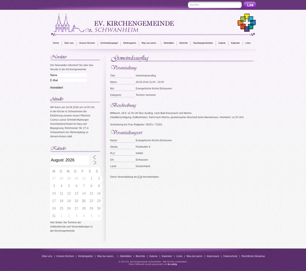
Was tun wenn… (150, 43)
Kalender (235, 43)
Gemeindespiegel (109, 43)
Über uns (69, 43)
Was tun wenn (195, 256)
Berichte (183, 43)
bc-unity (172, 264)
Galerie (222, 43)
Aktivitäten (169, 43)
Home (56, 43)
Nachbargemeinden (203, 43)
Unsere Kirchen (87, 43)
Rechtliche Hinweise (253, 256)
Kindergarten (129, 43)
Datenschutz (230, 256)
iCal (140, 176)
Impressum (213, 256)
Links (248, 43)
